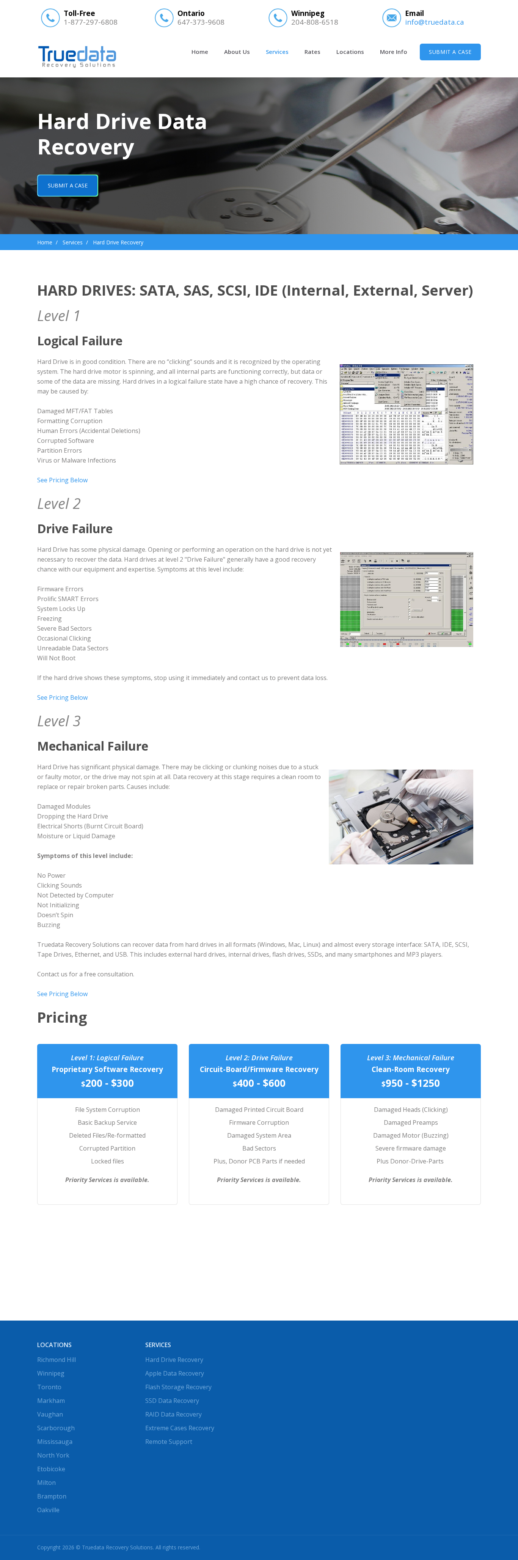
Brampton (51, 1496)
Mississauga (54, 1441)
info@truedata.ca (434, 22)
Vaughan (50, 1414)
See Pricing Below (62, 480)
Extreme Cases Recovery (179, 1428)
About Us (237, 51)
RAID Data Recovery (173, 1414)
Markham (51, 1400)
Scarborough (56, 1428)
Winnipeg (50, 1373)
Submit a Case (450, 51)
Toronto (49, 1387)
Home (200, 51)
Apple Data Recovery (174, 1373)
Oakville (48, 1510)
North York (53, 1455)
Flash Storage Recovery (178, 1387)
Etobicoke (51, 1469)
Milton (46, 1482)
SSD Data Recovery (172, 1400)
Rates (312, 51)
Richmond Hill (56, 1359)
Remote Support (168, 1441)
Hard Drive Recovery (174, 1359)
